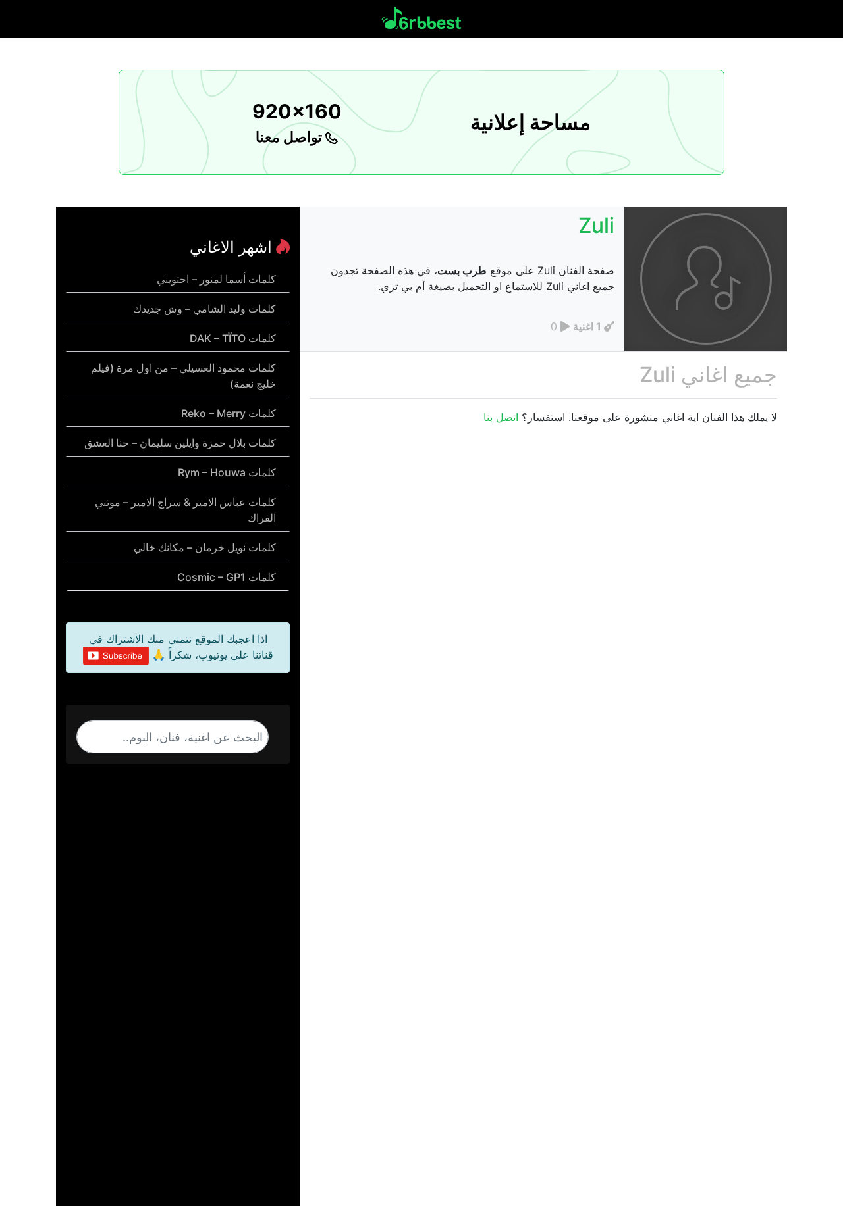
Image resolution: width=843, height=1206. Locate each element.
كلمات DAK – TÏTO (233, 338)
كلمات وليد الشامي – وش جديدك (204, 308)
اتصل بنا (500, 417)
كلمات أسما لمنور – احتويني (216, 279)
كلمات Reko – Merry (228, 413)
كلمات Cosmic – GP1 (226, 577)
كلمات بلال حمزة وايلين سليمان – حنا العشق (180, 442)
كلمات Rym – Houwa (227, 472)
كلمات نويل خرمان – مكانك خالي (205, 547)
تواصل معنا (290, 136)
